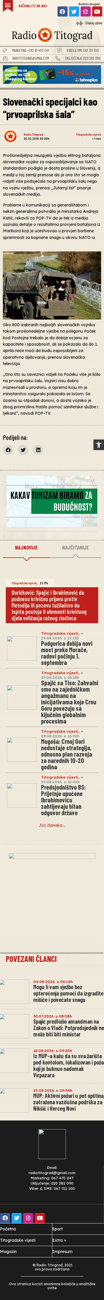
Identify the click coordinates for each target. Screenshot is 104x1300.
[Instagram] (86, 11)
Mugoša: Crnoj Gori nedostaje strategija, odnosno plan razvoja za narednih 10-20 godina (66, 753)
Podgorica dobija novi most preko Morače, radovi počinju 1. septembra (66, 652)
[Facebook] (62, 11)
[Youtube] (97, 11)
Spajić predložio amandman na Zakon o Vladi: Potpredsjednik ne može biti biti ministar (68, 1028)
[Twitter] (74, 11)
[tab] (26, 548)
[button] (99, 445)
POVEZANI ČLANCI (31, 959)
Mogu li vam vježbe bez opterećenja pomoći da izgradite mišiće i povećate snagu (68, 993)
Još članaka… (52, 825)
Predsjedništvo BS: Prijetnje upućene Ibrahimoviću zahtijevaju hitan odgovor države (63, 799)
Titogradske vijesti (88, 134)
